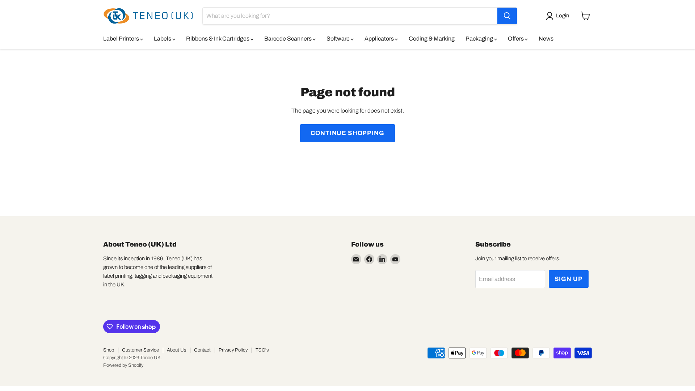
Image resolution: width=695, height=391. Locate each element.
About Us (176, 350)
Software (339, 38)
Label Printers (121, 38)
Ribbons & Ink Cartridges (218, 38)
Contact (202, 350)
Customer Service (140, 350)
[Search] (507, 16)
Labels (163, 38)
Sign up (569, 279)
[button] (559, 16)
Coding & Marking (432, 38)
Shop (108, 350)
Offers (516, 38)
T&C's (262, 350)
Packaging (480, 38)
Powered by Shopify (123, 365)
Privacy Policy (233, 350)
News (546, 38)
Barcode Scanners (288, 38)
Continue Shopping (347, 133)
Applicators (380, 38)
